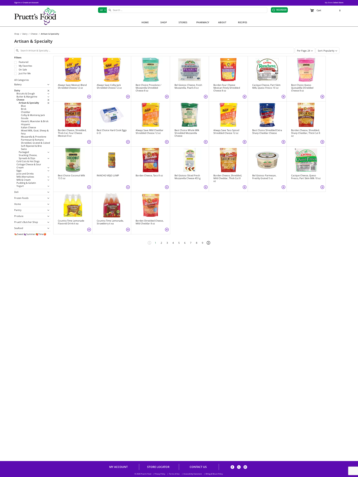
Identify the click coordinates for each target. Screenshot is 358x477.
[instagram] (245, 467)
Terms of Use (174, 474)
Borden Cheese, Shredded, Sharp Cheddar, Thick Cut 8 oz (305, 133)
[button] (48, 85)
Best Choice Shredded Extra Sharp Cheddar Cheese (267, 132)
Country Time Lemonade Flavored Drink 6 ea (71, 222)
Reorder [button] (281, 9)
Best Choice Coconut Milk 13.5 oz (71, 177)
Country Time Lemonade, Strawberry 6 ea (110, 222)
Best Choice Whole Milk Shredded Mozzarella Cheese (187, 133)
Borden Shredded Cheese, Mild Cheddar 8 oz (149, 222)
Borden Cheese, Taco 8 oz (149, 175)
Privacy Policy (160, 474)
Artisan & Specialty (50, 33)
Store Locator (158, 467)
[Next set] (208, 243)
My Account (118, 467)
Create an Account (30, 2)
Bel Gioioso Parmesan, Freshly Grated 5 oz (264, 177)
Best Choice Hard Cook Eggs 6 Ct (112, 132)
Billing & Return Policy (214, 474)
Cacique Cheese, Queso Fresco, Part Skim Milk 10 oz (306, 177)
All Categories (21, 80)
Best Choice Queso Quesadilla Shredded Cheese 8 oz (302, 87)
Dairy (24, 33)
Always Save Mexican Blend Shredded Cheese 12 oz (72, 86)
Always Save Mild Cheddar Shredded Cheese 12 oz (149, 132)
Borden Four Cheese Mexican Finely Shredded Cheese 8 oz (226, 87)
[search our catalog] (110, 10)
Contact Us (198, 467)
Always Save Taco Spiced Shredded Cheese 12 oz (226, 132)
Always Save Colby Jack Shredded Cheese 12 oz (109, 86)
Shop (16, 33)
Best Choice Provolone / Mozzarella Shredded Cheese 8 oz (148, 87)
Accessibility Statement (192, 474)
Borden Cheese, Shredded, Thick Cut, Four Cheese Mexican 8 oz (72, 133)
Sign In (17, 2)
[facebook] (232, 467)
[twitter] (239, 467)
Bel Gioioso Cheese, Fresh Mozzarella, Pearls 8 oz (188, 86)
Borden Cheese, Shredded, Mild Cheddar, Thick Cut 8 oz (227, 178)
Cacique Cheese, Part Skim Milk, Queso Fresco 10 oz (266, 86)
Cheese (34, 33)
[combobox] (102, 10)
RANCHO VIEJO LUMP (108, 175)
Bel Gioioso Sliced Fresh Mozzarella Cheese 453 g (187, 177)
